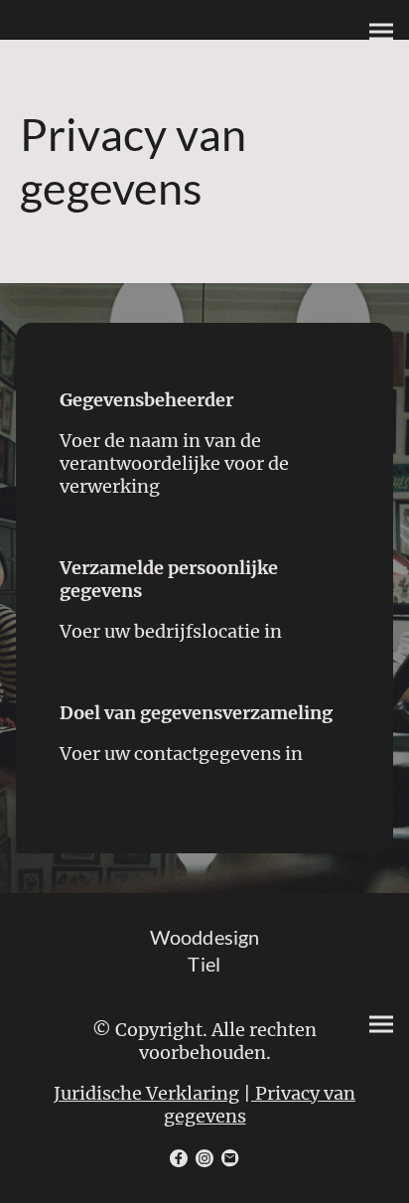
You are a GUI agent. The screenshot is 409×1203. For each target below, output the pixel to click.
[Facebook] (179, 1158)
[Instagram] (204, 1158)
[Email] (230, 1158)
